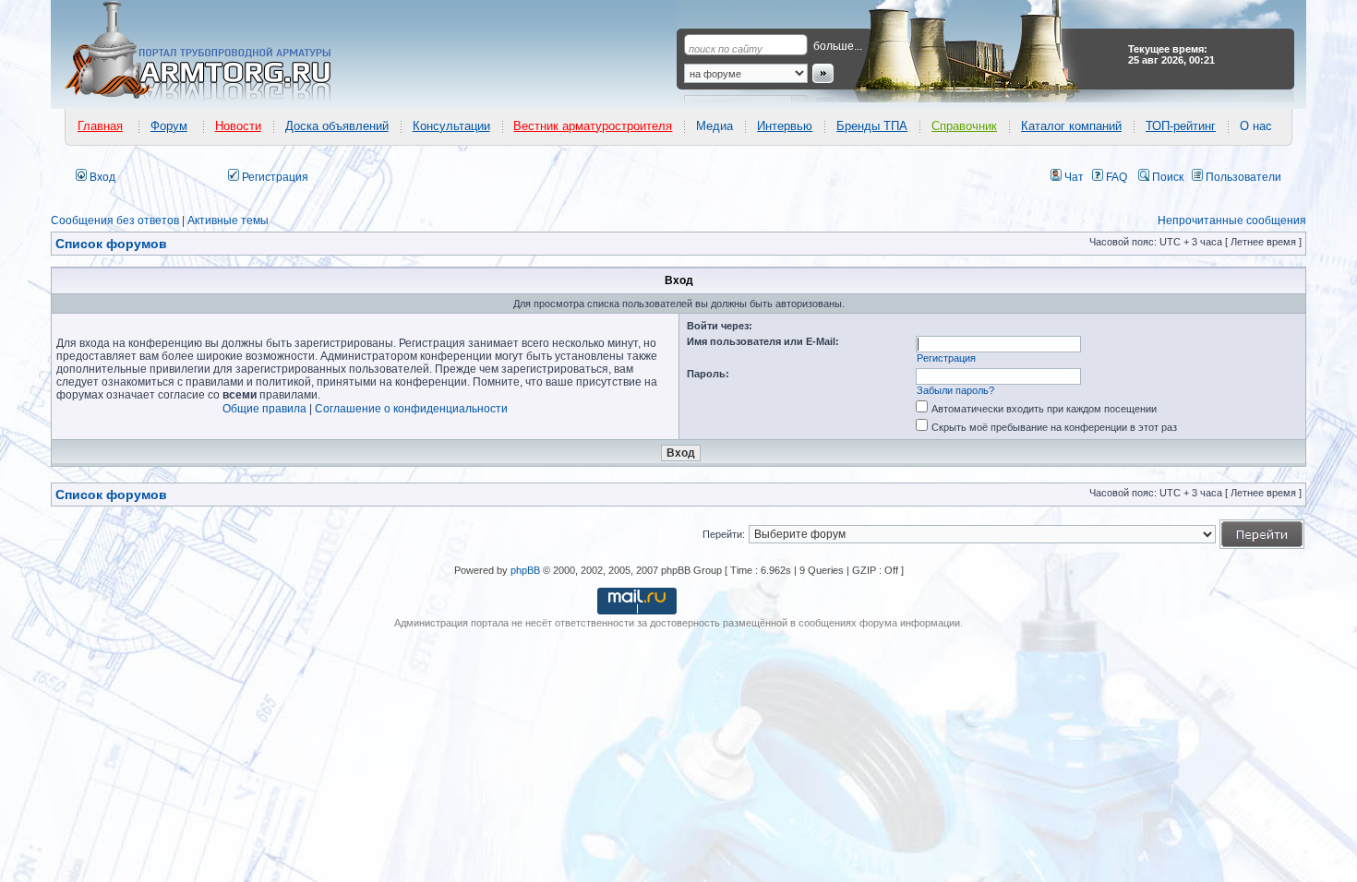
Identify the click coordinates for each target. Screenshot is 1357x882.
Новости (238, 126)
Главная (100, 126)
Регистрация (273, 177)
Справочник (964, 126)
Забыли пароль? (955, 390)
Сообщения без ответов (115, 220)
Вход (101, 177)
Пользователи (1242, 177)
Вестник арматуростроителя (592, 126)
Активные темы (228, 220)
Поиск (1166, 177)
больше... (837, 46)
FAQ (1115, 177)
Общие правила (264, 408)
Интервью (784, 126)
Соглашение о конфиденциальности (411, 408)
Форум (168, 126)
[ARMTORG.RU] (214, 51)
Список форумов (111, 494)
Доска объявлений (337, 126)
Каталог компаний (1071, 126)
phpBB (525, 570)
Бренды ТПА (871, 126)
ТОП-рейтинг (1181, 126)
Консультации (451, 126)
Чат (1073, 177)
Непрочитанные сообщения (1232, 220)
